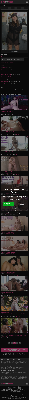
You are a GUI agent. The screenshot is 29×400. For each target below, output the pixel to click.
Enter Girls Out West (8, 204)
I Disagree (21, 204)
